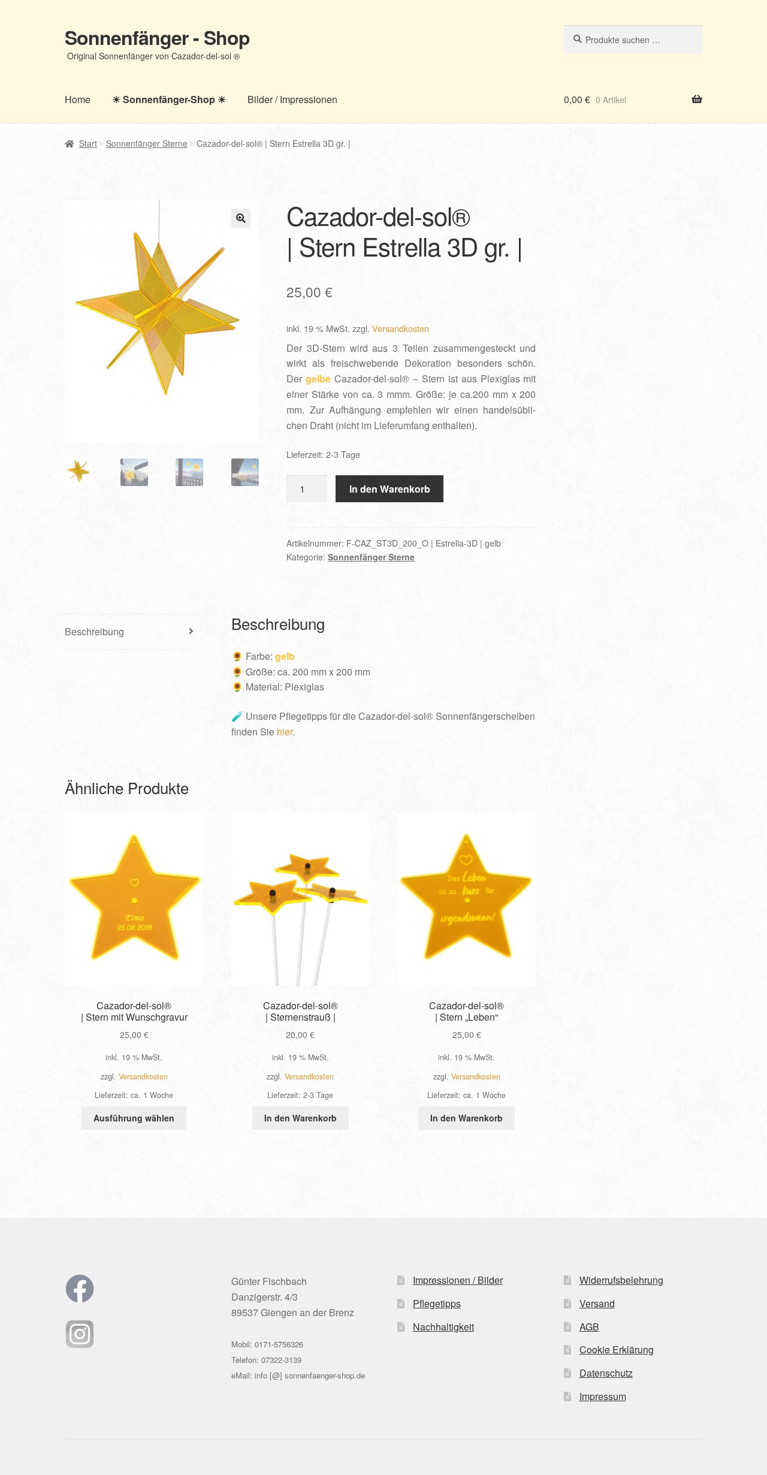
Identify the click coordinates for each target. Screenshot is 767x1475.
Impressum (602, 1396)
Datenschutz (606, 1373)
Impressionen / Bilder (458, 1280)
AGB (589, 1327)
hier (284, 731)
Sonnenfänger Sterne (147, 143)
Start (88, 143)
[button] (240, 218)
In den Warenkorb (389, 489)
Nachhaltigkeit (443, 1327)
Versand (597, 1303)
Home (77, 99)
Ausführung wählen (133, 1118)
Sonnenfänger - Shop (157, 37)
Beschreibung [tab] (94, 631)
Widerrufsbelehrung (621, 1280)
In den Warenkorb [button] (300, 1118)
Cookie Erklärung (616, 1349)
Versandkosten (400, 328)
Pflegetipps (437, 1303)
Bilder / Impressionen (292, 99)
